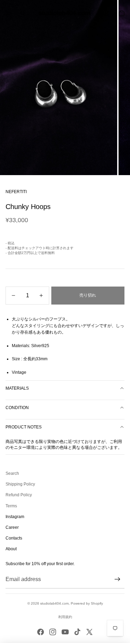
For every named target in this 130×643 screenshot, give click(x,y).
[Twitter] (89, 632)
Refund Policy (19, 494)
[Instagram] (53, 632)
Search (12, 473)
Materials (17, 388)
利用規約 (65, 617)
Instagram (15, 516)
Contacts (14, 538)
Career (12, 527)
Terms (11, 506)
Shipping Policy (20, 484)
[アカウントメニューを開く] (106, 13)
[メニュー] (8, 13)
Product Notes (24, 427)
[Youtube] (65, 632)
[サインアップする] (117, 579)
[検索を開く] (23, 13)
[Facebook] (40, 632)
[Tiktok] (77, 632)
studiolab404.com (54, 603)
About (11, 548)
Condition (17, 407)
